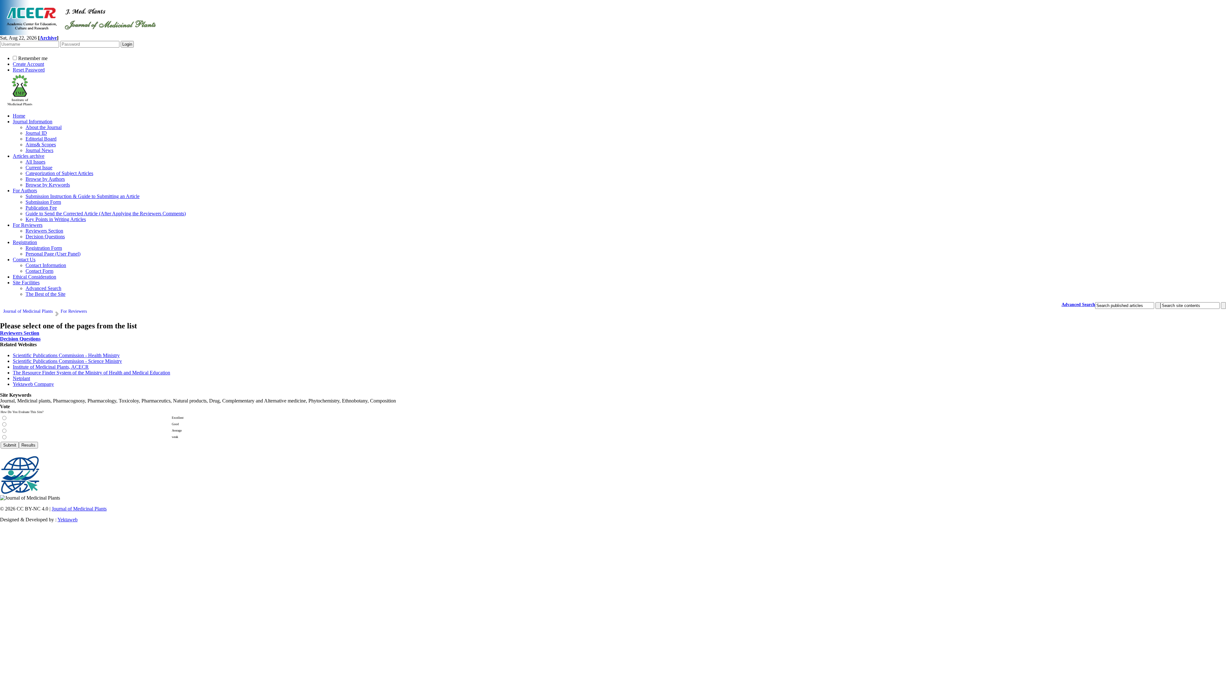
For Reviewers (27, 225)
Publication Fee (41, 208)
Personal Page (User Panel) (53, 254)
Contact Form (39, 271)
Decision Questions (45, 236)
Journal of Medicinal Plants (79, 508)
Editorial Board (41, 139)
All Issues (35, 162)
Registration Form (44, 248)
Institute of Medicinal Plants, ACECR (51, 367)
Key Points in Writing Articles (56, 219)
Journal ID (36, 133)
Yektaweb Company (33, 384)
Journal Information (32, 121)
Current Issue (39, 167)
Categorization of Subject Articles (59, 173)
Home (19, 116)
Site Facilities (26, 282)
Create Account (28, 64)
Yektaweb (67, 519)
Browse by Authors (45, 179)
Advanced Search (43, 288)
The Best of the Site (45, 294)
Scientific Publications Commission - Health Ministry (66, 355)
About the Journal (44, 127)
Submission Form (43, 202)
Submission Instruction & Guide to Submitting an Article (83, 196)
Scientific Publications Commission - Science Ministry (67, 361)
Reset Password (29, 70)
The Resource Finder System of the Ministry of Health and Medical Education (91, 372)
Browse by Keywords (48, 185)
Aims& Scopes (41, 144)
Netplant (21, 378)
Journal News (39, 150)
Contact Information (46, 265)
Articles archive (28, 156)
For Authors (25, 190)
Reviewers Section (44, 231)
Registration (25, 242)
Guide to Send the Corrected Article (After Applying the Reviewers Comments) (106, 213)
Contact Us (24, 259)
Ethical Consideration (34, 277)
